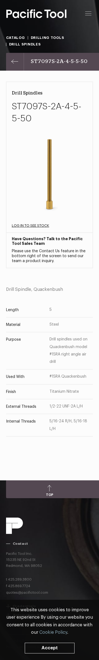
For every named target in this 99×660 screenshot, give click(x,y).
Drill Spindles (25, 44)
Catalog (15, 37)
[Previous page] (15, 62)
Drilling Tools (47, 37)
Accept (50, 648)
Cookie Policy (53, 632)
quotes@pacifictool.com (27, 592)
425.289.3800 (20, 579)
